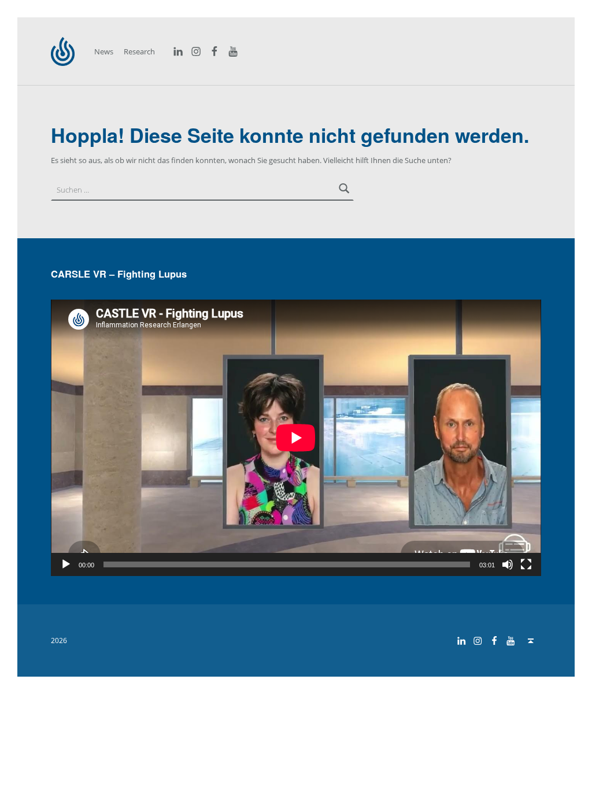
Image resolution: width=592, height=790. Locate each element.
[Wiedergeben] (66, 564)
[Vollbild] (526, 564)
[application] (296, 437)
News (103, 51)
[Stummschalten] (507, 564)
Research (139, 51)
